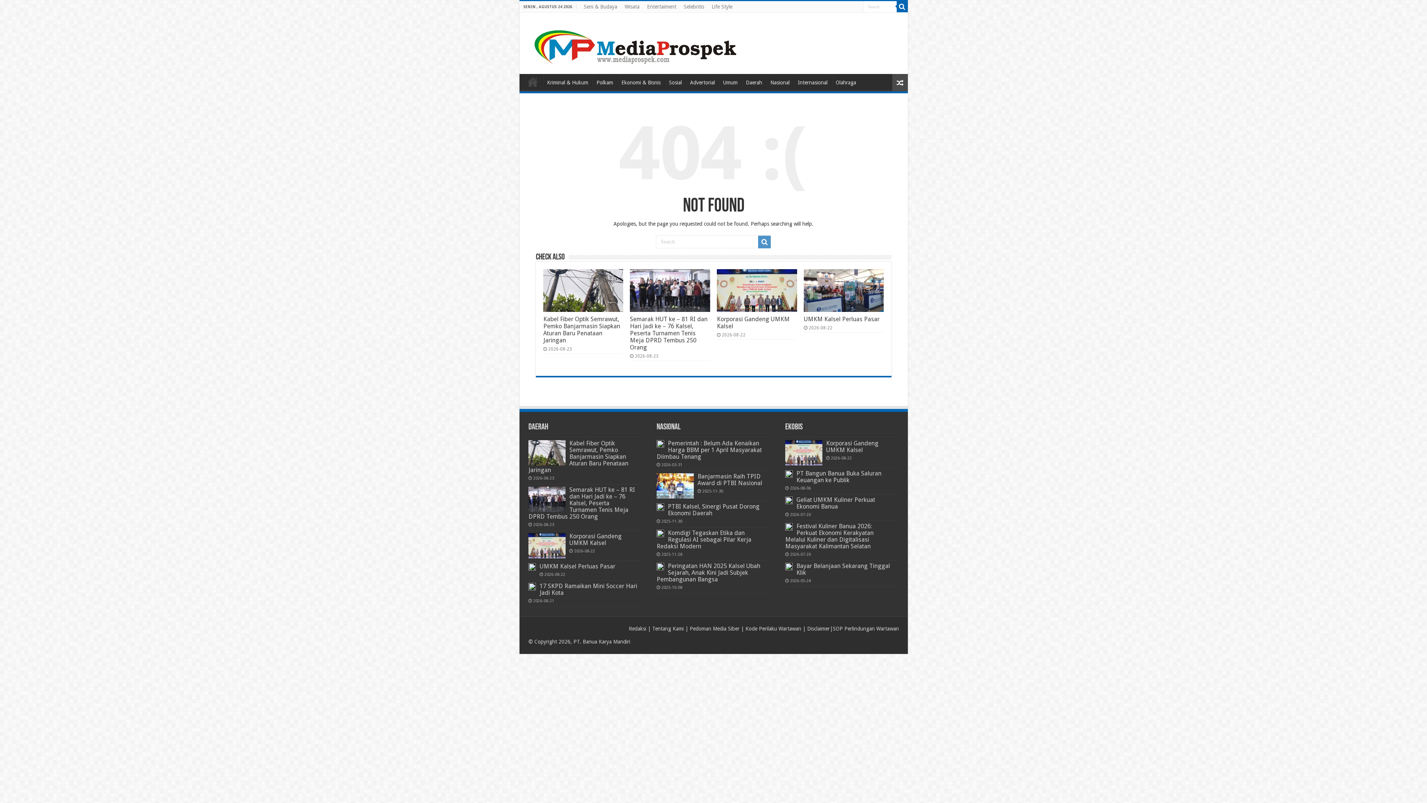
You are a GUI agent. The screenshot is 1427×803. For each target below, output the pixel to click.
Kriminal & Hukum (567, 83)
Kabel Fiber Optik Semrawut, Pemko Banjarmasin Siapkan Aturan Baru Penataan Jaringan (581, 330)
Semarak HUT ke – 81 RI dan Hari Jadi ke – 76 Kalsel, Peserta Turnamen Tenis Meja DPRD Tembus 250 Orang (669, 333)
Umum (730, 83)
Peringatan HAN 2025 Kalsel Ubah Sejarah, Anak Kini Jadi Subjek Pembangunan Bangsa (708, 572)
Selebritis (694, 7)
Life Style (722, 7)
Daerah (754, 83)
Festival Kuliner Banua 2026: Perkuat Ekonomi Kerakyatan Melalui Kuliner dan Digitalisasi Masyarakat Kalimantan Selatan (829, 536)
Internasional (813, 83)
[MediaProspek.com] (636, 42)
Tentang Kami (668, 629)
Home (533, 82)
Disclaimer (818, 629)
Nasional (780, 83)
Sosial (675, 83)
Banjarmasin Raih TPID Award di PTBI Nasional (730, 480)
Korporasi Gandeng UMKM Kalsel (595, 539)
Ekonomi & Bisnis (641, 83)
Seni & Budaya (600, 7)
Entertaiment (661, 7)
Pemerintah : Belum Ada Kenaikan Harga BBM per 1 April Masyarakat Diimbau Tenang (709, 450)
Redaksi (637, 629)
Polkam (604, 83)
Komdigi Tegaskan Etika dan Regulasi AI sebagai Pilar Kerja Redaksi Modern (704, 539)
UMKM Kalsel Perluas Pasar (842, 319)
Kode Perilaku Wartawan (773, 629)
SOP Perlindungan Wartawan (866, 629)
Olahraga (846, 83)
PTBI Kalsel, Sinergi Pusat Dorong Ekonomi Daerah (714, 510)
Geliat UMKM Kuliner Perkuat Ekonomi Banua (835, 503)
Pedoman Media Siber (715, 629)
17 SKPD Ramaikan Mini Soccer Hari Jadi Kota (588, 589)
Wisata (632, 7)
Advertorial (702, 83)
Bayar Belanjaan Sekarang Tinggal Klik (843, 569)
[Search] (902, 6)
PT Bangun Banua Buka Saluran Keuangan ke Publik (838, 477)
